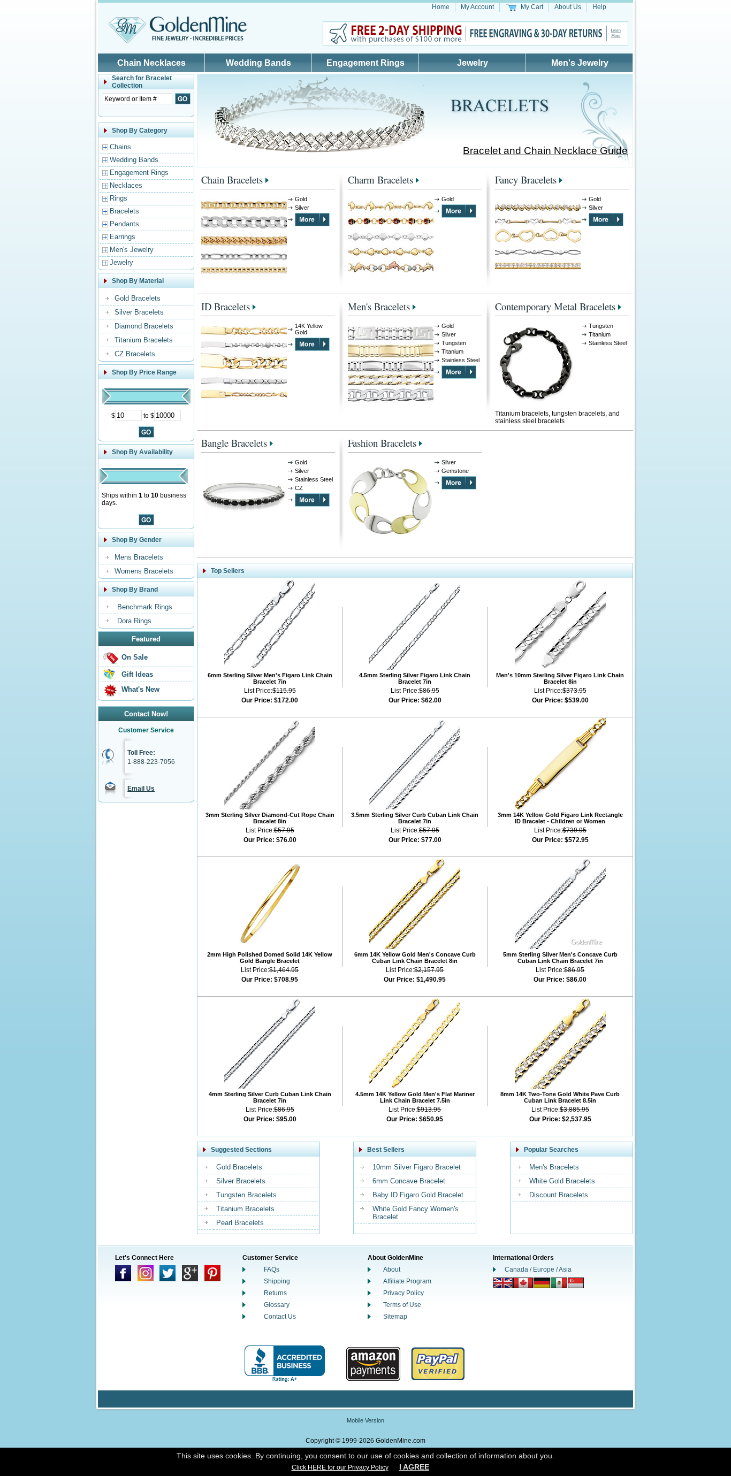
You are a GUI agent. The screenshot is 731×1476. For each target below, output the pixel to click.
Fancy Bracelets (526, 179)
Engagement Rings (365, 62)
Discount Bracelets (558, 1195)
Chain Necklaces (151, 62)
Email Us (141, 788)
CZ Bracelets (135, 354)
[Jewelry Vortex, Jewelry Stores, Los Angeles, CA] (285, 1363)
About (391, 1269)
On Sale (134, 657)
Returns (275, 1293)
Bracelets (124, 211)
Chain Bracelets (232, 179)
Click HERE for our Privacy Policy (340, 1467)
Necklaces (126, 185)
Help (599, 7)
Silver (302, 207)
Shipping (277, 1281)
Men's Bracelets (379, 306)
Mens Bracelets (139, 557)
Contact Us (280, 1316)
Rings (118, 198)
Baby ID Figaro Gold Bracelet (417, 1195)
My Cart (532, 7)
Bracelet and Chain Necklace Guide (545, 150)
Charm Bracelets (380, 179)
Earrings (122, 237)
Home (441, 7)
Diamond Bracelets (144, 326)
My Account (477, 7)
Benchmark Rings (144, 607)
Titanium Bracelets (144, 340)
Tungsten (453, 343)
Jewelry (472, 62)
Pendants (124, 224)
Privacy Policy (403, 1293)
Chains (120, 147)
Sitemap (395, 1316)
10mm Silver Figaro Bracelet (416, 1167)
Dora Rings (134, 621)
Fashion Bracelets (382, 442)
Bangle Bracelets (234, 442)
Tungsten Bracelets (246, 1195)
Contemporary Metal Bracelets (555, 306)
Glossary (277, 1305)
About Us (567, 7)
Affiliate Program (407, 1281)
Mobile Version (365, 1420)
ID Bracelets (225, 306)
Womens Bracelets (144, 571)
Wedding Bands (258, 62)
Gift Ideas (137, 674)
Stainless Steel (460, 360)
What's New (140, 689)
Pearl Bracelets (240, 1223)
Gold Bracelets (138, 298)
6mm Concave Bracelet (408, 1181)
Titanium (452, 351)
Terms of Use (402, 1305)
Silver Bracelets (139, 312)
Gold (301, 199)
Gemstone (455, 471)
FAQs (271, 1269)
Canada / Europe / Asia (538, 1269)
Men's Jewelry (579, 62)
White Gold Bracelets (562, 1181)
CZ (299, 488)
